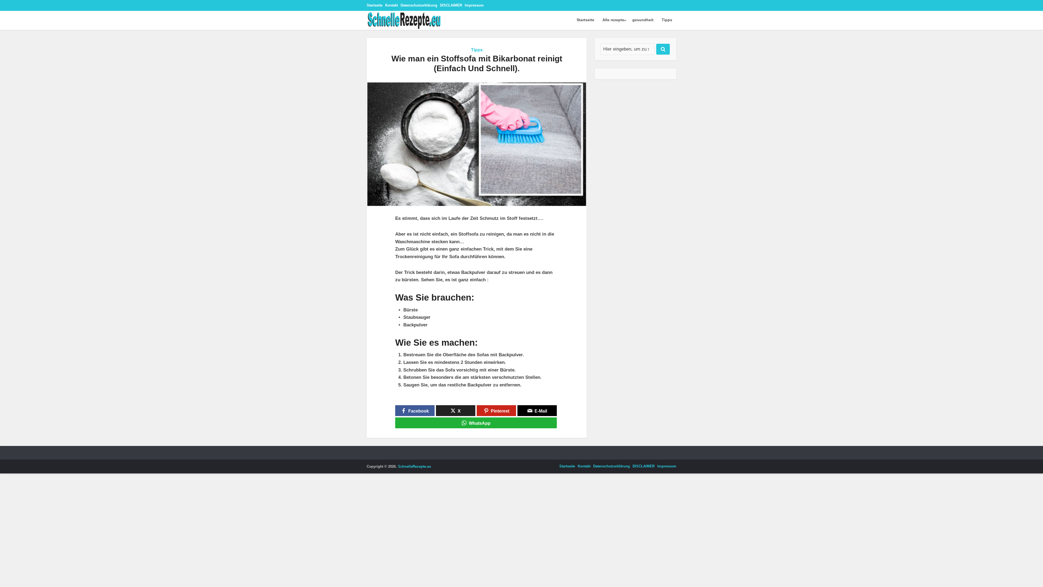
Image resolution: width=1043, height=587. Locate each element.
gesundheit (643, 20)
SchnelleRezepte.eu (414, 466)
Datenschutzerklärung (419, 5)
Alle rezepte (613, 20)
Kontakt (391, 5)
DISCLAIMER (451, 5)
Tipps (667, 20)
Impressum (474, 5)
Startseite (374, 5)
